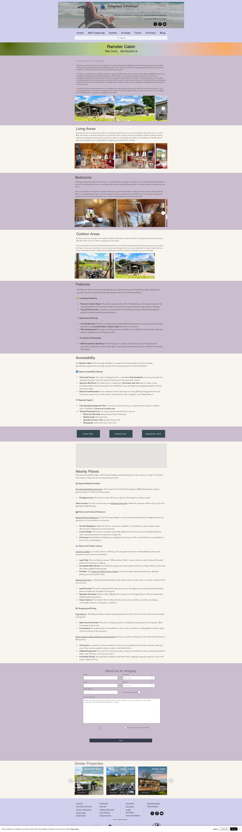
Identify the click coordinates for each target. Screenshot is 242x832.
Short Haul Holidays (133, 815)
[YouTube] (164, 24)
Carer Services (104, 813)
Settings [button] (215, 829)
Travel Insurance (105, 815)
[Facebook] (160, 24)
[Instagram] (155, 24)
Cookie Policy (81, 815)
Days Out (102, 806)
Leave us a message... (89, 697)
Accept (234, 829)
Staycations (130, 803)
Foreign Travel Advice (84, 810)
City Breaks (130, 806)
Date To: (125, 682)
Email (85, 682)
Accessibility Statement (84, 806)
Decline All (224, 829)
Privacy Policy (81, 813)
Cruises (128, 810)
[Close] (240, 828)
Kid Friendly (130, 812)
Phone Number (88, 689)
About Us (79, 803)
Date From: (126, 674)
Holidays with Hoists (106, 810)
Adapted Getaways (123, 6)
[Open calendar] (152, 678)
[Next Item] (163, 108)
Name (85, 674)
